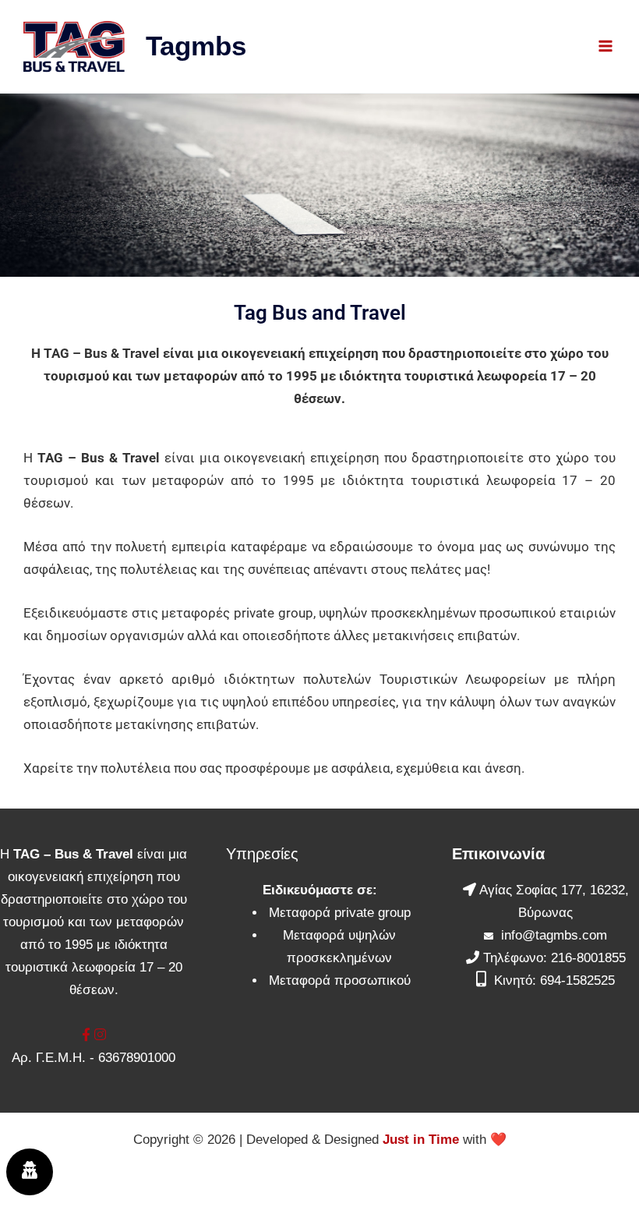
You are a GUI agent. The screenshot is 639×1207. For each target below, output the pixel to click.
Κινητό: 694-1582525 (554, 980)
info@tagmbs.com (554, 935)
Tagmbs (196, 45)
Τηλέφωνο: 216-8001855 (554, 957)
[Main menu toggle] (606, 47)
